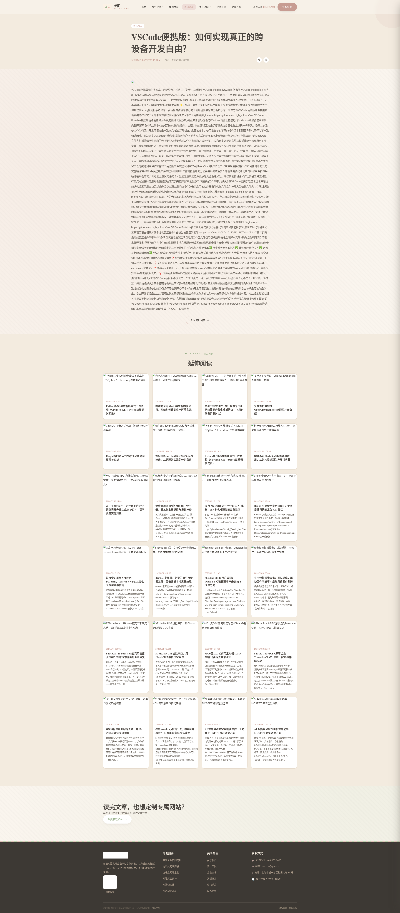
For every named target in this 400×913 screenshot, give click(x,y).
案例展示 (174, 6)
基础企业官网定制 (172, 860)
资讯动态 (189, 6)
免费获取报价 (117, 819)
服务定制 (158, 6)
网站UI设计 (168, 884)
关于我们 (212, 860)
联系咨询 (236, 6)
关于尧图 (205, 6)
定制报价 (221, 6)
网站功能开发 (170, 890)
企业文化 (212, 872)
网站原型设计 (170, 878)
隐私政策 (283, 907)
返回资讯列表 (200, 320)
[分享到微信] (259, 60)
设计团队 (212, 866)
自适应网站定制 (171, 872)
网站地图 (156, 907)
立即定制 (287, 6)
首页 (144, 6)
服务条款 (293, 907)
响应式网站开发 (171, 866)
